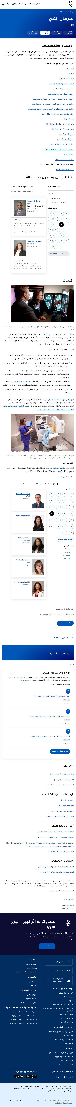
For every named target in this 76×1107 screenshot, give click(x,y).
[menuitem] (68, 33)
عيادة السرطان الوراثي (64, 160)
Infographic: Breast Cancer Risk (62, 774)
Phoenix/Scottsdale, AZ (59, 203)
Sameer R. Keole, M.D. (33, 202)
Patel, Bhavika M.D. (23, 516)
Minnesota (66, 555)
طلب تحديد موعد (65, 623)
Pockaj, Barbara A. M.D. (23, 561)
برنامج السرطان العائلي (64, 89)
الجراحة (71, 74)
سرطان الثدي (61, 19)
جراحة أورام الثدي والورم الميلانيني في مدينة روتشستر (51, 109)
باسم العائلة (52, 208)
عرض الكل (66, 559)
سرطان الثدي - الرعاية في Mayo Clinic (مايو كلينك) (56, 614)
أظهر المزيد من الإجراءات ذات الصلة (61, 817)
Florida (67, 552)
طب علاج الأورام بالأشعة (63, 129)
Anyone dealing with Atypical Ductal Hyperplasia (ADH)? (49, 736)
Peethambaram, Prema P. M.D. (24, 539)
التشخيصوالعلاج (57, 33)
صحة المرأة (69, 119)
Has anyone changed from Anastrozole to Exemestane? (49, 716)
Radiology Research (65, 170)
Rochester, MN (57, 199)
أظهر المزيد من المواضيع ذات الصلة (61, 785)
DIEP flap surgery (67, 800)
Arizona (67, 549)
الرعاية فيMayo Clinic (33, 33)
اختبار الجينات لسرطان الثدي (64, 780)
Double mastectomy (66, 806)
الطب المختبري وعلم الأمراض (61, 84)
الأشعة (70, 69)
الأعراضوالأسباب (68, 33)
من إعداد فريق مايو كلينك (65, 609)
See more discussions (60, 751)
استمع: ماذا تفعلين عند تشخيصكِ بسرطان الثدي (56, 867)
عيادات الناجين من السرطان (62, 145)
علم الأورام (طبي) (66, 134)
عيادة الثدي (69, 155)
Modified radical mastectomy (63, 811)
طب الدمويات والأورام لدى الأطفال (59, 124)
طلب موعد (66, 25)
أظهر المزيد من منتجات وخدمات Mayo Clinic (58, 872)
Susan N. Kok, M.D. (34, 241)
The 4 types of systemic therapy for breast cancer (55, 838)
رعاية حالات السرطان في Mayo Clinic (58, 114)
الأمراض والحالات (65, 12)
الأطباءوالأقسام (45, 33)
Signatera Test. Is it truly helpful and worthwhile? (52, 696)
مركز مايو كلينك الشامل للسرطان (59, 400)
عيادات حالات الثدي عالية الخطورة (59, 150)
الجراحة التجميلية (66, 79)
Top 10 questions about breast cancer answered (56, 832)
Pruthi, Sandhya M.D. (22, 582)
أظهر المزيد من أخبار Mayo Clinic (62, 852)
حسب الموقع (52, 194)
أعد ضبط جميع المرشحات (58, 253)
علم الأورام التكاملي (65, 139)
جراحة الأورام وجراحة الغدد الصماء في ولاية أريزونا (53, 104)
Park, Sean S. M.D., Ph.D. (23, 495)
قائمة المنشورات (57, 468)
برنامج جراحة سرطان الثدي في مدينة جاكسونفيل (53, 99)
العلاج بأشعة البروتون (21, 382)
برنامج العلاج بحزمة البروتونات (61, 94)
